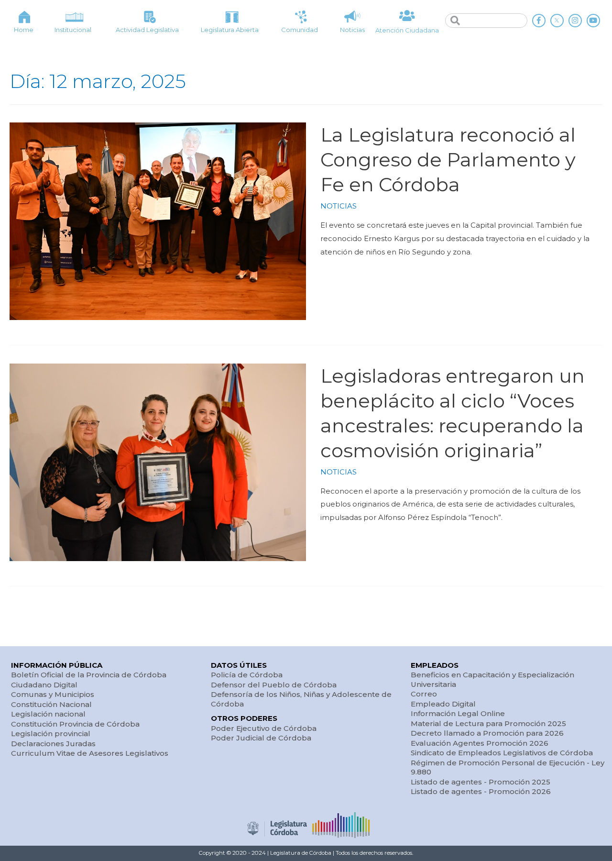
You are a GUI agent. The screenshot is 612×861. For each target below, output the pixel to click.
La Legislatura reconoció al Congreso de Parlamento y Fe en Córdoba (448, 159)
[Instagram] (575, 20)
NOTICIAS (338, 205)
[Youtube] (593, 20)
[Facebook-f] (539, 20)
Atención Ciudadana (407, 30)
